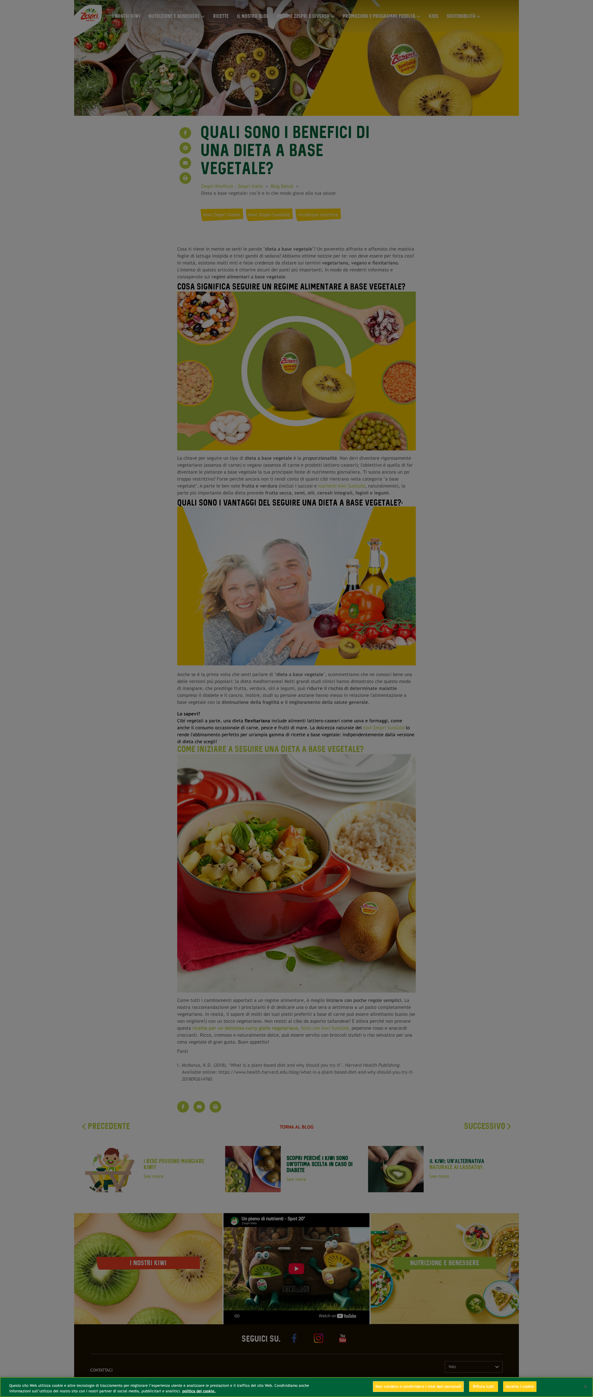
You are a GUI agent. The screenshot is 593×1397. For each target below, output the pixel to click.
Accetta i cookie (520, 1386)
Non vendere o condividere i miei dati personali (418, 1386)
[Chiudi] (585, 1386)
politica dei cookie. (199, 1391)
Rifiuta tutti (483, 1386)
